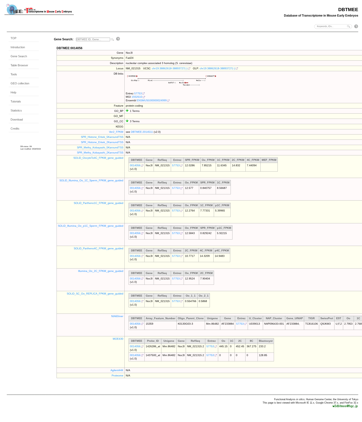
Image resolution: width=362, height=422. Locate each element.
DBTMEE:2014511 (142, 131)
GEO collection (20, 83)
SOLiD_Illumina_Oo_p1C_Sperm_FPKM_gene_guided (90, 225)
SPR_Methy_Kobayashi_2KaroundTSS (100, 152)
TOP (13, 38)
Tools (14, 74)
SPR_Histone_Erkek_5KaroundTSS (102, 136)
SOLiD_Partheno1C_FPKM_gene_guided (98, 203)
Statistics (16, 110)
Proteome (117, 375)
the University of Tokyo (345, 399)
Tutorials (16, 101)
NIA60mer (117, 316)
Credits (15, 128)
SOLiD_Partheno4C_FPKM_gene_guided (98, 248)
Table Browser (19, 65)
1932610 (137, 96)
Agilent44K (116, 370)
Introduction (18, 47)
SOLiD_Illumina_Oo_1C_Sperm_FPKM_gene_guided (91, 180)
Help (13, 92)
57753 (138, 93)
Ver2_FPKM (116, 131)
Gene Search (19, 56)
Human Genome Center (318, 399)
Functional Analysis (289, 399)
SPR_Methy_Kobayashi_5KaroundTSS (100, 147)
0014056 (135, 165)
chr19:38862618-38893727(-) (169, 68)
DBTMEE (348, 9)
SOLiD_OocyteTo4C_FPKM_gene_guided (98, 157)
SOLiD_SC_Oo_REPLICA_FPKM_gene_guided (95, 293)
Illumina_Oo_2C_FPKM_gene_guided (100, 270)
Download (17, 119)
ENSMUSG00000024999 (152, 100)
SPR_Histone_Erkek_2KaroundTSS (102, 142)
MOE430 (118, 338)
